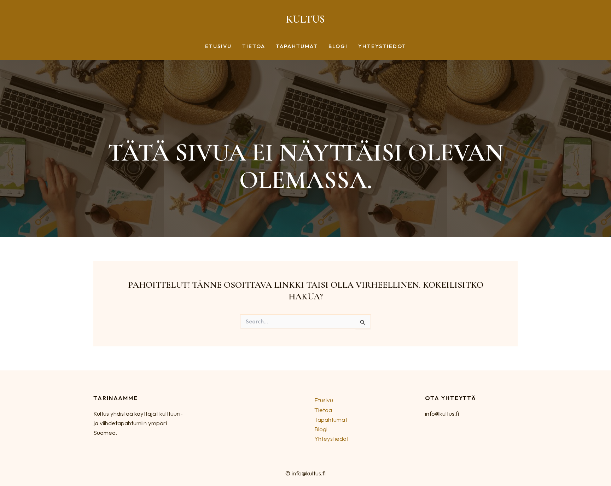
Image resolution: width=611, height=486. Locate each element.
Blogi (338, 46)
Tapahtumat (297, 46)
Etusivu (218, 46)
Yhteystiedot (382, 46)
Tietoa (253, 46)
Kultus (305, 19)
